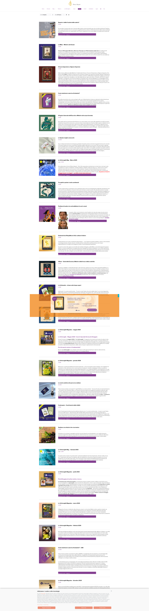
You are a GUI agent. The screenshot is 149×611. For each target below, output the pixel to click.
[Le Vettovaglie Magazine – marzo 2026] (47, 511)
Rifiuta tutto (83, 607)
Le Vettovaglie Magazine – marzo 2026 (69, 503)
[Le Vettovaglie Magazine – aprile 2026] (47, 479)
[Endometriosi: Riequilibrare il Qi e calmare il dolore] (47, 243)
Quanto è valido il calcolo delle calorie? (68, 22)
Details (68, 34)
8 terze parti (43, 593)
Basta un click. (70, 275)
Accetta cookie (102, 607)
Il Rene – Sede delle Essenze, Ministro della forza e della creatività (76, 261)
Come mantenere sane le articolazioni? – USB (70, 547)
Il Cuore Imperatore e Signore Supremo (69, 67)
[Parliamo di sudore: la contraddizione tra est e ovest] (47, 214)
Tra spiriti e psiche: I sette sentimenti (68, 182)
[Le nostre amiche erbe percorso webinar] (47, 390)
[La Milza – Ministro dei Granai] (47, 52)
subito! (64, 275)
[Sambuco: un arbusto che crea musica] (47, 435)
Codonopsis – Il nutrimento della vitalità (69, 405)
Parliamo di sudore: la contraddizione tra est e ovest (72, 206)
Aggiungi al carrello (62, 34)
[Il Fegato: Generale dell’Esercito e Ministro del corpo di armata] (47, 123)
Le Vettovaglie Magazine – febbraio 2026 (69, 525)
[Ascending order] (53, 15)
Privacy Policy (39, 604)
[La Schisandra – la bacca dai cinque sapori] (47, 293)
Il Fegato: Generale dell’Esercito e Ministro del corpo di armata (75, 115)
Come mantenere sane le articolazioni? (69, 93)
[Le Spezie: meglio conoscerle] (47, 145)
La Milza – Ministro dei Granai (66, 44)
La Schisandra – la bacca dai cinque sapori (69, 285)
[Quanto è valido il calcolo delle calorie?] (47, 30)
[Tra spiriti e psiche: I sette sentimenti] (47, 190)
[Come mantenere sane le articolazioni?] (47, 101)
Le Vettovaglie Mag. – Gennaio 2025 (68, 449)
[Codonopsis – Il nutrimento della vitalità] (47, 413)
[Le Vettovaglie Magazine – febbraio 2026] (47, 533)
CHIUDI (43, 568)
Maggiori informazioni (46, 607)
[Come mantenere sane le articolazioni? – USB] (47, 555)
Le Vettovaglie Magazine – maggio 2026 (69, 329)
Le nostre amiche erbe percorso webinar (69, 383)
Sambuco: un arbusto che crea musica (68, 427)
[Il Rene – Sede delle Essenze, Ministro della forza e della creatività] (47, 269)
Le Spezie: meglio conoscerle (66, 137)
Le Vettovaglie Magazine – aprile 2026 (69, 471)
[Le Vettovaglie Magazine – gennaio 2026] (47, 368)
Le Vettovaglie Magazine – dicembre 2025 (70, 580)
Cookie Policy (45, 604)
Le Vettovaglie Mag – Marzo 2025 (67, 160)
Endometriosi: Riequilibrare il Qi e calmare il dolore (72, 235)
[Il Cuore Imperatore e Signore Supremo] (47, 74)
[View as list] (69, 15)
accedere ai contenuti (75, 274)
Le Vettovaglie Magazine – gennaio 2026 (69, 360)
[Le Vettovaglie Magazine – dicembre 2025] (47, 588)
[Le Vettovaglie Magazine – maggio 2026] (47, 337)
